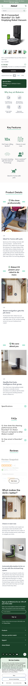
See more (14, 481)
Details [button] (5, 85)
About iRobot (6, 645)
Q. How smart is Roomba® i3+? (11, 440)
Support (4, 640)
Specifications (6, 406)
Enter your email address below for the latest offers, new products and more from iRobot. (13, 607)
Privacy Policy (7, 623)
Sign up (16, 2)
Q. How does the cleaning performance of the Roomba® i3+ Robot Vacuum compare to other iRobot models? (12, 429)
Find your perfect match (9, 635)
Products (4, 630)
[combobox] (14, 10)
